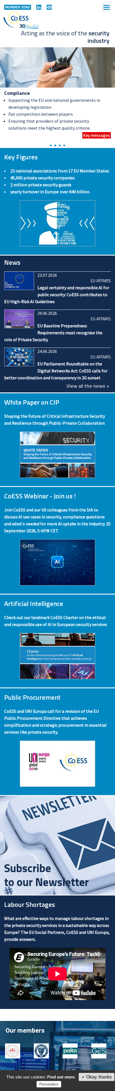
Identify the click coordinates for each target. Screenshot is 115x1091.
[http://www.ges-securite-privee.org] (100, 1050)
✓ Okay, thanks (97, 1077)
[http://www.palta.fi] (71, 1050)
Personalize (48, 1084)
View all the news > (87, 386)
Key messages (96, 135)
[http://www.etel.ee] (42, 1050)
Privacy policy (74, 1084)
